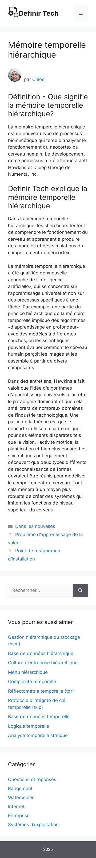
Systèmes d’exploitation (33, 824)
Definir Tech (39, 13)
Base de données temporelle (39, 716)
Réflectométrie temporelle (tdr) (41, 691)
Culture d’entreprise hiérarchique (43, 662)
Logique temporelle (28, 726)
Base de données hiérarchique (40, 653)
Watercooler (21, 797)
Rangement (20, 788)
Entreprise (19, 815)
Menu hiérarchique (28, 672)
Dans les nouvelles (35, 526)
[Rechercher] (80, 590)
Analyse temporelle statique (38, 735)
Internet (16, 806)
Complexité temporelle (32, 681)
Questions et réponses (32, 779)
